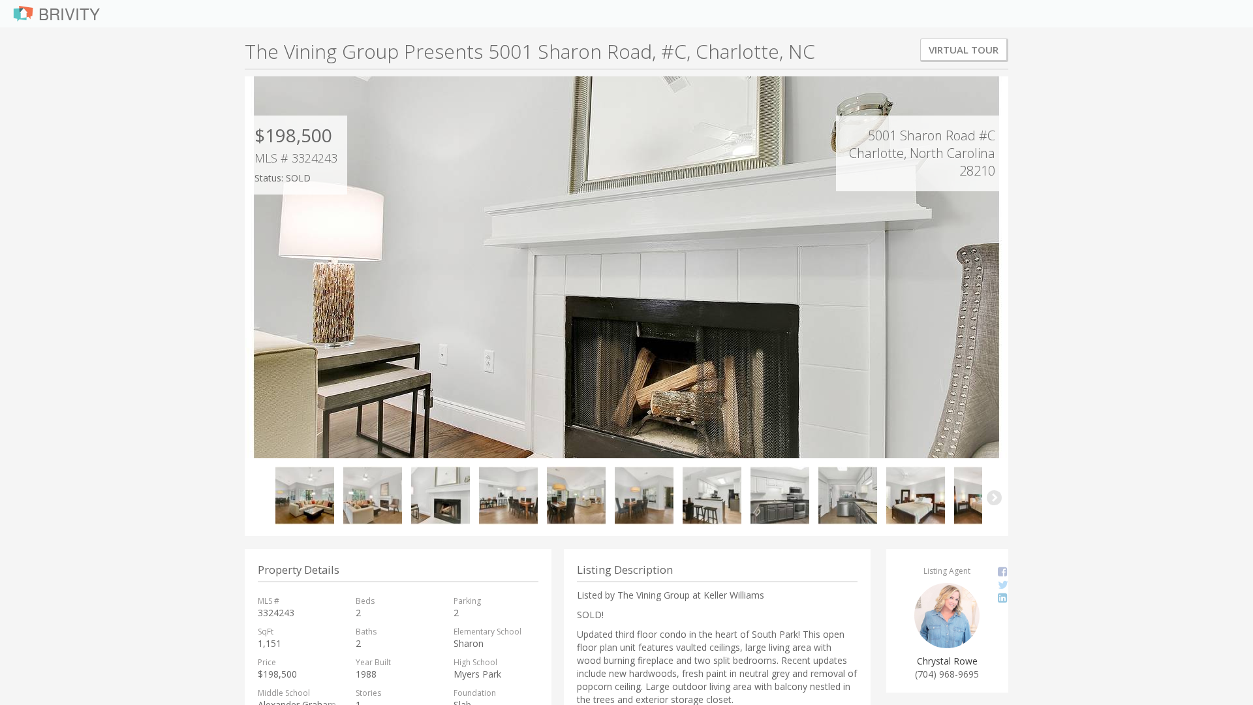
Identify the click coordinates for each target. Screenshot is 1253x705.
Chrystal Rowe (947, 661)
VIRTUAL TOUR (963, 49)
